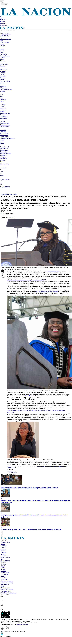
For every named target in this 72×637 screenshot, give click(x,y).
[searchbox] (35, 31)
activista (27, 396)
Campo (2, 52)
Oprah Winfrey (13, 473)
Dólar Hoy (2, 51)
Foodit (3, 21)
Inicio (3, 17)
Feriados (2, 111)
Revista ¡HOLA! (4, 148)
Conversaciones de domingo (7, 138)
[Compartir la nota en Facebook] (2, 277)
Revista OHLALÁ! (4, 147)
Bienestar (2, 77)
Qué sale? (2, 121)
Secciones (4, 19)
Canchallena (3, 99)
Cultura (2, 74)
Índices (2, 59)
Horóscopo (3, 109)
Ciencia (2, 79)
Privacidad (25, 624)
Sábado (2, 140)
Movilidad (2, 57)
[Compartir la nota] (2, 273)
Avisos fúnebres (4, 133)
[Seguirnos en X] (2, 601)
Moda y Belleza (4, 116)
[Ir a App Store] (5, 618)
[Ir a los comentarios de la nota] (3, 271)
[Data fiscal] (2, 634)
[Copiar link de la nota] (2, 275)
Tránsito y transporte (5, 39)
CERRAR (2, 0)
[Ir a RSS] (2, 609)
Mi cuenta (4, 25)
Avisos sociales (4, 135)
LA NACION (4, 194)
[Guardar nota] (2, 271)
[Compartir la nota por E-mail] (5, 277)
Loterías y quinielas (5, 113)
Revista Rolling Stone (5, 153)
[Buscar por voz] (70, 31)
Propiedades (3, 54)
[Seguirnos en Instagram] (2, 605)
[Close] (2, 532)
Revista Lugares (4, 150)
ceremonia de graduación (52, 271)
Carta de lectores (4, 136)
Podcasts (2, 115)
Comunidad (3, 76)
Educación (2, 72)
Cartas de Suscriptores (6, 89)
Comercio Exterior (5, 56)
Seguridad (2, 71)
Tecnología (3, 108)
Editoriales (3, 86)
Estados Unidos (4, 64)
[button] (36, 107)
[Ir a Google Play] (5, 614)
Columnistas (3, 88)
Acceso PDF (3, 130)
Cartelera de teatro (5, 125)
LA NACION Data (4, 42)
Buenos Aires (3, 69)
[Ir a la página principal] (36, 15)
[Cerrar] (24, 28)
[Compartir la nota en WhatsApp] (3, 273)
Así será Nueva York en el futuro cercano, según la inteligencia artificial (26, 280)
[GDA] (5, 629)
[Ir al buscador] (2, 6)
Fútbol (1, 94)
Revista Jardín (3, 155)
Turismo (2, 106)
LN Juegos (2, 104)
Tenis (1, 98)
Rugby (1, 96)
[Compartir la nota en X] (3, 277)
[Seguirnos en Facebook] (2, 596)
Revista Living (3, 152)
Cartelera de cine (4, 123)
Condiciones (19, 624)
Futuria (2, 49)
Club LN (4, 23)
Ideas (1, 142)
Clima (1, 40)
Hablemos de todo (5, 81)
